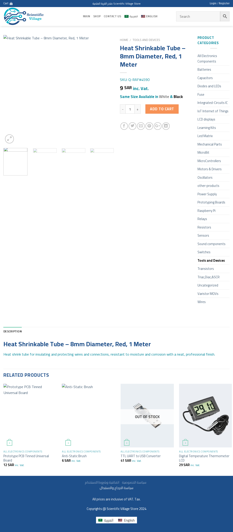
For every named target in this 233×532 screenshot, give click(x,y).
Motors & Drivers (210, 169)
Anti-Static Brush (74, 456)
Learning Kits (207, 128)
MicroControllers (209, 161)
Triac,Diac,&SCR (209, 277)
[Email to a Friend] (141, 126)
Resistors (204, 227)
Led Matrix (205, 136)
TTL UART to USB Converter (141, 456)
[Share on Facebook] (124, 126)
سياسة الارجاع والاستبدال (116, 488)
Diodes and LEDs (209, 86)
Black (178, 96)
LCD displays (206, 119)
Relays (202, 219)
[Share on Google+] (158, 126)
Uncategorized (208, 285)
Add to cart (162, 108)
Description (12, 331)
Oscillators (205, 177)
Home (124, 40)
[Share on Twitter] (132, 126)
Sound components (211, 244)
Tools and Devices (146, 40)
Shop (97, 16)
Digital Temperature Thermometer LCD (204, 458)
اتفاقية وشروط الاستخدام (116, 482)
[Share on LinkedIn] (166, 126)
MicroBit (203, 152)
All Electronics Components (207, 58)
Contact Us (112, 16)
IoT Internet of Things (213, 111)
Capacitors (205, 78)
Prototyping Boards (211, 202)
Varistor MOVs (208, 294)
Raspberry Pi (206, 211)
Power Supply (207, 194)
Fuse (201, 94)
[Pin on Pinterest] (149, 126)
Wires (202, 302)
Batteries (204, 69)
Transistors (206, 269)
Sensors (203, 235)
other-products (208, 186)
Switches (204, 252)
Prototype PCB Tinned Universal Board (26, 458)
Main (86, 16)
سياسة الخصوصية (133, 482)
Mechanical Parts (210, 144)
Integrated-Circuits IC (213, 103)
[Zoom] (9, 138)
